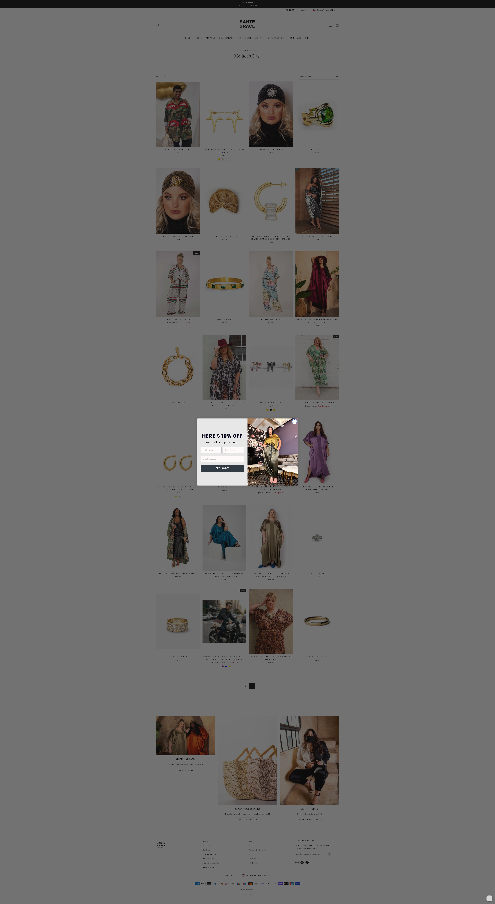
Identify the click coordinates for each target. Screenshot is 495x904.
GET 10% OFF (222, 468)
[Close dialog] (294, 422)
